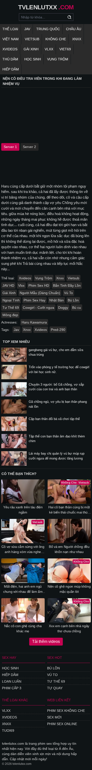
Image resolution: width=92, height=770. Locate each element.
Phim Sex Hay (34, 300)
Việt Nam (10, 39)
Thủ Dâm (10, 59)
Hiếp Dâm (10, 69)
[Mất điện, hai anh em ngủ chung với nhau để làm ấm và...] (23, 570)
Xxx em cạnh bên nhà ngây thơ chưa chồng (69, 628)
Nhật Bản (56, 300)
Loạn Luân (11, 681)
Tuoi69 (8, 730)
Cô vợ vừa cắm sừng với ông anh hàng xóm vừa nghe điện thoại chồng (22, 549)
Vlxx (21, 285)
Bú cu (76, 308)
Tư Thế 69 (10, 308)
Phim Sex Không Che (66, 711)
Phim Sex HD (38, 285)
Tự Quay (55, 688)
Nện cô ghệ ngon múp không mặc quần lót (69, 589)
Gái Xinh (31, 49)
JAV (27, 29)
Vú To (68, 293)
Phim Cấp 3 (11, 688)
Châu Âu (73, 29)
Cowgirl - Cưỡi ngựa (38, 308)
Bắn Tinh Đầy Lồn (67, 285)
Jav (16, 330)
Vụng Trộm (57, 59)
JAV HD (8, 285)
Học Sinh (32, 59)
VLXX (49, 49)
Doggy (63, 308)
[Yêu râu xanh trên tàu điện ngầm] (23, 491)
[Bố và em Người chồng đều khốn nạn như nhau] (69, 531)
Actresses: (9, 322)
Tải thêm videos (46, 641)
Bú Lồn (73, 300)
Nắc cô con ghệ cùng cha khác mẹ (23, 628)
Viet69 (65, 49)
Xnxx (76, 39)
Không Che (55, 39)
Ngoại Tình (11, 300)
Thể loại (10, 29)
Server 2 (29, 147)
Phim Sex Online (62, 724)
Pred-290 (58, 330)
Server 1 (10, 147)
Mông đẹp (10, 315)
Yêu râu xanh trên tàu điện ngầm (22, 509)
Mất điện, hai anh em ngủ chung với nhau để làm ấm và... (23, 589)
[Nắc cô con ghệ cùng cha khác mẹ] (23, 610)
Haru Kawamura (34, 322)
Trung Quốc (48, 29)
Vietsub (32, 39)
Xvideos (9, 49)
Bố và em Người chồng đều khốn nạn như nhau (69, 549)
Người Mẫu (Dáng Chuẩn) (40, 293)
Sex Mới (54, 717)
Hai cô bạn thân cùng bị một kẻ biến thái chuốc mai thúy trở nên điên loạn (69, 510)
